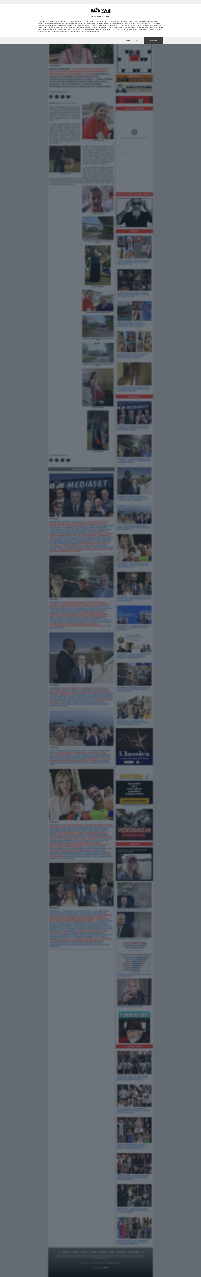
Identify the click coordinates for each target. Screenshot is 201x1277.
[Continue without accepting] (39, 2)
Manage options (132, 40)
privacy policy (69, 31)
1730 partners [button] (50, 21)
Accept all (153, 40)
